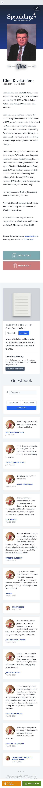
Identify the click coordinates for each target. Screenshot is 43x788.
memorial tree (30, 235)
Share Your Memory (15, 369)
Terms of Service (27, 778)
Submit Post (21, 408)
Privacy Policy (15, 778)
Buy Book (23, 333)
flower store (28, 239)
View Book (11, 333)
